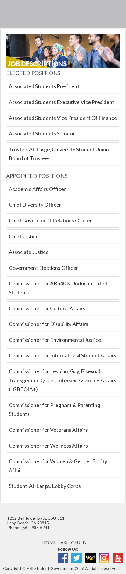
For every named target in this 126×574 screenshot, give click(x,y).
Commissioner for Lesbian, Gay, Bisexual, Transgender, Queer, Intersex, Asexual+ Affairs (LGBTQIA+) (62, 380)
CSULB (78, 542)
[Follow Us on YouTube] (118, 557)
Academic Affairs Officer (37, 189)
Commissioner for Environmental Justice (55, 340)
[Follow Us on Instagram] (104, 557)
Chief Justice (24, 236)
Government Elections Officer (43, 268)
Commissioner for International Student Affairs (62, 355)
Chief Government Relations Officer (50, 220)
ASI (63, 542)
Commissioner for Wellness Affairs (48, 445)
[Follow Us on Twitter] (76, 557)
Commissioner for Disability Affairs (48, 324)
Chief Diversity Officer (35, 204)
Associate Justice (29, 252)
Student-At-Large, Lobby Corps (45, 486)
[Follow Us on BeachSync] (90, 557)
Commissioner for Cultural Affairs (47, 308)
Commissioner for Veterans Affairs (48, 429)
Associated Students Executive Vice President (61, 102)
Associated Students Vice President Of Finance (63, 118)
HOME (49, 542)
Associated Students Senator (42, 133)
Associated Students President (44, 86)
